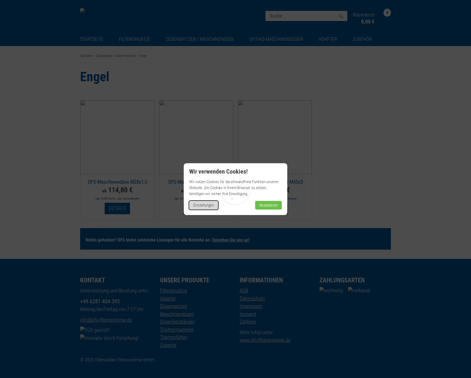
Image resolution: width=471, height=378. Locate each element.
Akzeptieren (268, 205)
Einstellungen (203, 205)
